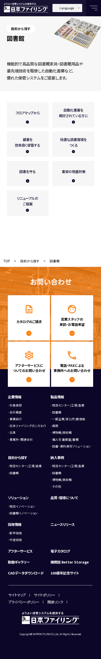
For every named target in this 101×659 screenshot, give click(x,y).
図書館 (56, 412)
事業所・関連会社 (21, 439)
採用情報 (14, 524)
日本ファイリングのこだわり (28, 426)
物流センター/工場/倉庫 (68, 405)
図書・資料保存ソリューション (71, 446)
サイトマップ (17, 594)
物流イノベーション (22, 506)
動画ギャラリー (19, 562)
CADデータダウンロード (26, 573)
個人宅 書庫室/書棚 (65, 439)
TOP (6, 261)
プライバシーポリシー (23, 602)
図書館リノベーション (24, 513)
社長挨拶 (16, 405)
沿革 (13, 432)
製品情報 (57, 396)
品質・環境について (64, 497)
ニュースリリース (62, 524)
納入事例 (57, 457)
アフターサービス (20, 551)
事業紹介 (16, 419)
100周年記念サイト (64, 573)
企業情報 (14, 396)
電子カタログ (60, 551)
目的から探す (30, 261)
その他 (56, 486)
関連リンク (55, 602)
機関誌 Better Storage (69, 562)
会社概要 (16, 412)
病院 (55, 426)
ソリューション (18, 497)
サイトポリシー (44, 594)
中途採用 (16, 540)
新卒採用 (16, 533)
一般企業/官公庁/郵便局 (68, 419)
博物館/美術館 (62, 432)
